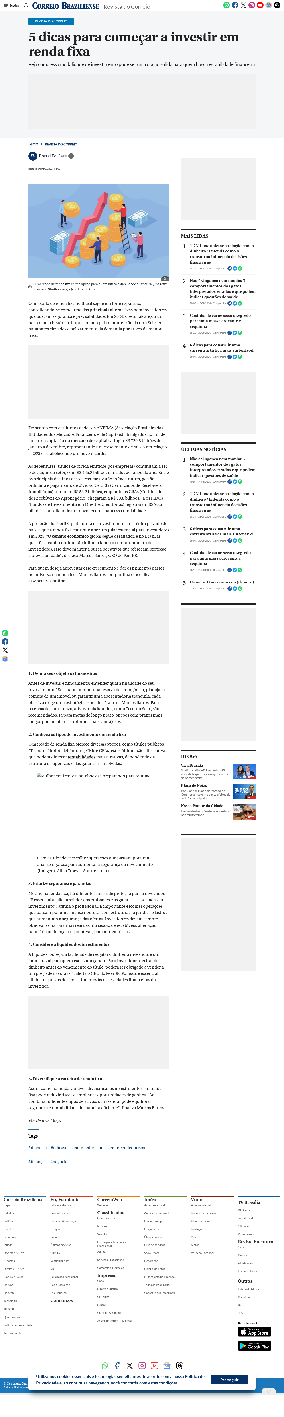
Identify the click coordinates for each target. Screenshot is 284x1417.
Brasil (7, 1229)
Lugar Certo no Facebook (160, 1277)
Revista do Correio (61, 144)
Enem (54, 1237)
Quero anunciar (107, 1218)
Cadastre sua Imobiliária (159, 1293)
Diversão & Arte (14, 1253)
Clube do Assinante (109, 1312)
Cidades (9, 1213)
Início (33, 144)
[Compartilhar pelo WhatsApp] (240, 269)
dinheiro (39, 1147)
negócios (61, 1161)
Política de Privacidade (18, 1325)
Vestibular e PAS (60, 1261)
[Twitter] (243, 7)
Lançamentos (152, 1229)
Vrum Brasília (246, 1234)
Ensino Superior (60, 1213)
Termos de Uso (13, 1333)
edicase (60, 1147)
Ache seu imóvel (154, 1205)
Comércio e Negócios (110, 1268)
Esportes (9, 1261)
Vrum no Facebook (203, 1253)
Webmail (102, 1205)
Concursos (61, 1300)
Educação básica (60, 1205)
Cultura (55, 1253)
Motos (195, 1245)
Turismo (9, 1308)
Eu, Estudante (64, 1199)
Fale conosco (58, 1293)
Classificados (110, 1212)
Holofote (9, 1293)
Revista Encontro (255, 1241)
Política (8, 1221)
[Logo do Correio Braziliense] (65, 5)
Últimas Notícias (60, 1245)
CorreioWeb (109, 1199)
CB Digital (103, 1297)
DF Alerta (244, 1210)
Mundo (8, 1245)
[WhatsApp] (226, 7)
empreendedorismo (128, 1147)
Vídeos (195, 1237)
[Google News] (268, 7)
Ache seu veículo (201, 1205)
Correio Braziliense (23, 1199)
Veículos (102, 1234)
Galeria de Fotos (154, 1269)
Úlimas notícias (153, 1237)
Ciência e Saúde (14, 1277)
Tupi (240, 1313)
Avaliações (198, 1229)
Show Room (151, 1253)
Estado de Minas (248, 1289)
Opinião (8, 1285)
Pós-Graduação (60, 1285)
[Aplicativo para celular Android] (254, 1346)
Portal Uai (244, 1297)
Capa (7, 1205)
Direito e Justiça (14, 1269)
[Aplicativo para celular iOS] (254, 1332)
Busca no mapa (153, 1221)
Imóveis (102, 1226)
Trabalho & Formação (63, 1221)
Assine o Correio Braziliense (114, 1320)
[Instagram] (251, 7)
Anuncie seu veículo (203, 1213)
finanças (38, 1161)
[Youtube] (260, 7)
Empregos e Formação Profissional (111, 1244)
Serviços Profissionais (110, 1260)
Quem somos (12, 1317)
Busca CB (103, 1305)
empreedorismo (88, 1147)
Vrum (197, 1199)
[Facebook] (235, 7)
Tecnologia (10, 1301)
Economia (10, 1237)
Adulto (101, 1252)
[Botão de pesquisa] (25, 5)
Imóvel (151, 1199)
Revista (242, 1255)
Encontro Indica (248, 1271)
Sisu (52, 1269)
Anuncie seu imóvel (156, 1213)
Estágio (55, 1229)
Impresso (107, 1275)
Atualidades (245, 1263)
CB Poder (244, 1226)
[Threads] (277, 7)
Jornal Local (245, 1218)
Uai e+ (242, 1305)
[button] (180, 1383)
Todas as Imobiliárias (157, 1285)
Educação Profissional (64, 1277)
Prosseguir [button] (229, 1379)
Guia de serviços (154, 1245)
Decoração (151, 1261)
